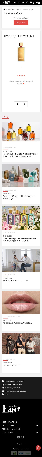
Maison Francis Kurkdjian (15, 281)
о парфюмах (9, 147)
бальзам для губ (27, 10)
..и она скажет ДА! (13, 365)
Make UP (11, 10)
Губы (17, 10)
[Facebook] (19, 437)
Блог (5, 117)
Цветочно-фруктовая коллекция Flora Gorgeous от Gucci (19, 239)
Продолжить (21, 22)
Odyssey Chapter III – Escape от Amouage (19, 197)
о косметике (9, 359)
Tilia (21, 67)
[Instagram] (23, 437)
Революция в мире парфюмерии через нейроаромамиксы (20, 155)
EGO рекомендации (12, 316)
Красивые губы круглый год (17, 323)
